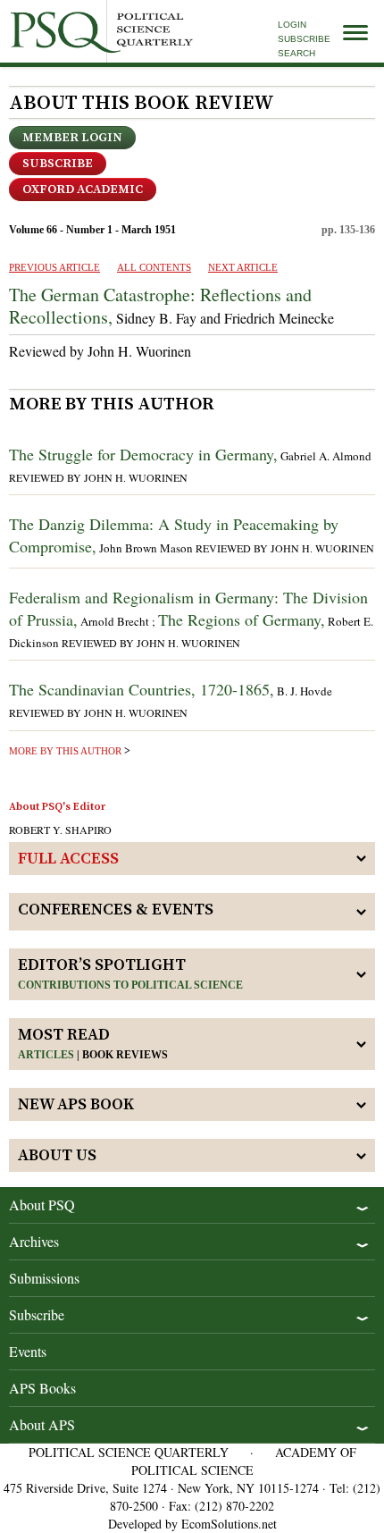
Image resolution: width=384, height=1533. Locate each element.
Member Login (72, 138)
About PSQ (42, 1204)
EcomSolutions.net (229, 1523)
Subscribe (304, 39)
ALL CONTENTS (154, 267)
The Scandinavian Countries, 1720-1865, (141, 689)
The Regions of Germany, (241, 619)
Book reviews (125, 1055)
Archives (34, 1241)
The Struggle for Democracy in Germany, (143, 454)
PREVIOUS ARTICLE (54, 267)
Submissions (44, 1277)
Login (292, 24)
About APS (42, 1424)
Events (27, 1351)
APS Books (42, 1387)
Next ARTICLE (243, 267)
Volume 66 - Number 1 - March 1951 (92, 229)
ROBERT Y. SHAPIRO (60, 829)
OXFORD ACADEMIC (82, 189)
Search (296, 53)
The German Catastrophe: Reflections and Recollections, (160, 305)
